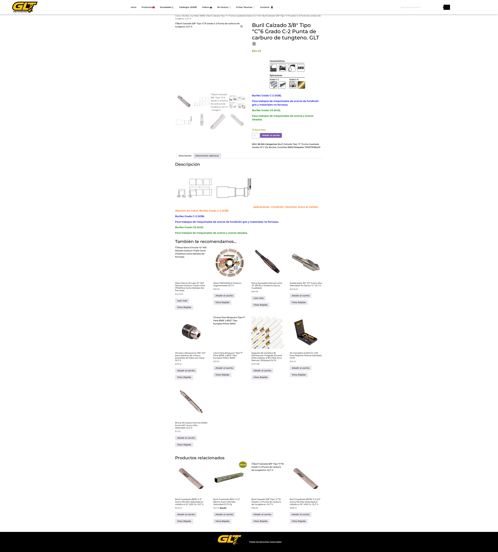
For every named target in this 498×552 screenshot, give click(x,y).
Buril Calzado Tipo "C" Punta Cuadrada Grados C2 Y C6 (234, 16)
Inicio (133, 7)
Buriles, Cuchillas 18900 (193, 16)
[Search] (447, 7)
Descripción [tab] (185, 155)
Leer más (182, 300)
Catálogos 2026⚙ (188, 7)
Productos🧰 (148, 7)
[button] (241, 26)
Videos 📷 (207, 7)
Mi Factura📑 (224, 7)
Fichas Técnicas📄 (245, 7)
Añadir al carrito (271, 135)
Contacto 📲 (266, 7)
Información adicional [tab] (207, 155)
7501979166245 (312, 147)
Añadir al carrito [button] (224, 295)
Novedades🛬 (167, 7)
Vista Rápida (184, 307)
